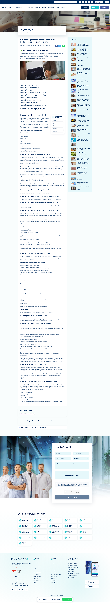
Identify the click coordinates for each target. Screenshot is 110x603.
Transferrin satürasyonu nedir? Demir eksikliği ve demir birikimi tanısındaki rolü (82, 80)
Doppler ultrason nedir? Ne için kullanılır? (83, 178)
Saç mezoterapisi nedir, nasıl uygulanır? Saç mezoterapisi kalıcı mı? (83, 125)
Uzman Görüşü (36, 578)
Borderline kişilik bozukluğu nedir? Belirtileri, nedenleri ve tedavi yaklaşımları (83, 105)
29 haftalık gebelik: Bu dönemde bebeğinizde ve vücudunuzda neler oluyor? (83, 44)
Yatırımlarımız (53, 566)
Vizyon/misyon (54, 564)
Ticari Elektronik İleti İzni (72, 575)
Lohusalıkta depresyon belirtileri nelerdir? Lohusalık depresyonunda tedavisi (83, 163)
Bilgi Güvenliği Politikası (72, 565)
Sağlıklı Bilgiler (29, 32)
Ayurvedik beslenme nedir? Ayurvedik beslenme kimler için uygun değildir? (83, 120)
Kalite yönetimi (54, 576)
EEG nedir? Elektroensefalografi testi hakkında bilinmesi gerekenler (82, 74)
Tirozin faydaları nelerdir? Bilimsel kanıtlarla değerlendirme (82, 59)
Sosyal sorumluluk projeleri (56, 574)
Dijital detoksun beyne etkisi (83, 95)
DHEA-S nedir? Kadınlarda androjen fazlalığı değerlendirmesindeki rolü (83, 91)
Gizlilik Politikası (71, 571)
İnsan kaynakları (54, 561)
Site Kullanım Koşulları (72, 563)
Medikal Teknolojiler (37, 576)
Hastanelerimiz (36, 564)
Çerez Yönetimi (71, 577)
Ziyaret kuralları (54, 572)
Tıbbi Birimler (36, 566)
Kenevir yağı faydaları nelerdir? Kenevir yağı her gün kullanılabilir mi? (82, 49)
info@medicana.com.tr (20, 580)
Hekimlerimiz (36, 570)
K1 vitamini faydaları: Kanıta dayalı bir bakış (83, 149)
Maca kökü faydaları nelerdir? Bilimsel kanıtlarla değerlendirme (83, 64)
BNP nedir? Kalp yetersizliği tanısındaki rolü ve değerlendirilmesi (83, 115)
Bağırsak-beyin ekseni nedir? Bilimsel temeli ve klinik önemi (83, 188)
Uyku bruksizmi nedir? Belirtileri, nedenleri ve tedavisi (82, 174)
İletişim (35, 582)
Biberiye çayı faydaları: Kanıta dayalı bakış (82, 54)
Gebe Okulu (53, 578)
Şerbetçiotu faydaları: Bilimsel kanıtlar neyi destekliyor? (82, 154)
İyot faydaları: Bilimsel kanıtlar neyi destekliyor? (82, 140)
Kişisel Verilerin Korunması (73, 567)
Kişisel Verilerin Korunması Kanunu (65, 483)
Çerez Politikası (71, 569)
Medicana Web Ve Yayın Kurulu (74, 573)
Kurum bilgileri (53, 570)
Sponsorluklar (53, 580)
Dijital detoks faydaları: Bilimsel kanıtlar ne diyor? (82, 144)
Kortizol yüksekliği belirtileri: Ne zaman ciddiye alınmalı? (83, 110)
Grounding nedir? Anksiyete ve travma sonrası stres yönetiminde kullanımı (83, 100)
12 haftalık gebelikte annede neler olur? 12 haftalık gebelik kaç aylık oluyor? (48, 32)
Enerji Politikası (53, 582)
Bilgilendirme (80, 483)
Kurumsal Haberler (37, 580)
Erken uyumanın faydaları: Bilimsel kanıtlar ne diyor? (83, 159)
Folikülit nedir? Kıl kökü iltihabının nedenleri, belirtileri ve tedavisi (82, 169)
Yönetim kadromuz (54, 568)
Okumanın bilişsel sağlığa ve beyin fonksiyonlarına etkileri (83, 69)
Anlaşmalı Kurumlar (37, 568)
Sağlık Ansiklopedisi (37, 572)
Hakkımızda (36, 561)
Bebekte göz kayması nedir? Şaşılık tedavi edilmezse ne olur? (83, 135)
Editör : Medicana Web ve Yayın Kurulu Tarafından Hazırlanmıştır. (41, 45)
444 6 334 (17, 576)
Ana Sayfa (23, 32)
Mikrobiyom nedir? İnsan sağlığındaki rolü (82, 183)
